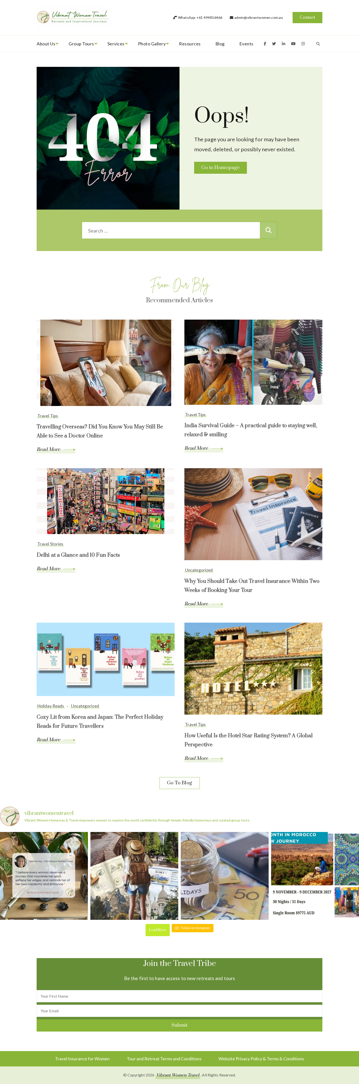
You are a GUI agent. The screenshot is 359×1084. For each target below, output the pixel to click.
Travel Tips (47, 415)
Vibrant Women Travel (177, 1075)
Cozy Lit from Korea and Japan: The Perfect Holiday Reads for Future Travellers (100, 721)
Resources (190, 43)
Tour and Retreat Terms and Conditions (164, 1058)
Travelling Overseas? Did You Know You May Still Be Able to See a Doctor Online (100, 431)
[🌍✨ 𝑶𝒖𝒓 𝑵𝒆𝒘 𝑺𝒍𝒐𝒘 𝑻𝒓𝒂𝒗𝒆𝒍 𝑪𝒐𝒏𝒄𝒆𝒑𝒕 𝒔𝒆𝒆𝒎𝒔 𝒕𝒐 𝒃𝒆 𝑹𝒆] (134, 876)
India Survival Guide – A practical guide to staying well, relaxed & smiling (250, 430)
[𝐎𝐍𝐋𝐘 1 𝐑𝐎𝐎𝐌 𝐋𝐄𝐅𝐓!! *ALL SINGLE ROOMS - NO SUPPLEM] (315, 876)
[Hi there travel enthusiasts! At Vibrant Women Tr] (225, 876)
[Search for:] (171, 230)
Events (246, 43)
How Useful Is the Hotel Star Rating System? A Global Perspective (248, 740)
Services (116, 43)
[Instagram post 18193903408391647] (44, 876)
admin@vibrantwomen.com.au (258, 17)
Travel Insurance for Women (82, 1058)
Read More (49, 449)
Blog (220, 43)
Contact (307, 17)
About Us (46, 43)
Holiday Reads (50, 706)
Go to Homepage (220, 168)
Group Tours (81, 43)
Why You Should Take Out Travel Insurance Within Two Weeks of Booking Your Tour (251, 586)
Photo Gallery (152, 43)
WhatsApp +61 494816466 (200, 17)
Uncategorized (199, 570)
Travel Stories (50, 544)
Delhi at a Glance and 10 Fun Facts (78, 555)
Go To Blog (179, 783)
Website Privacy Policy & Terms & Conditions (261, 1058)
